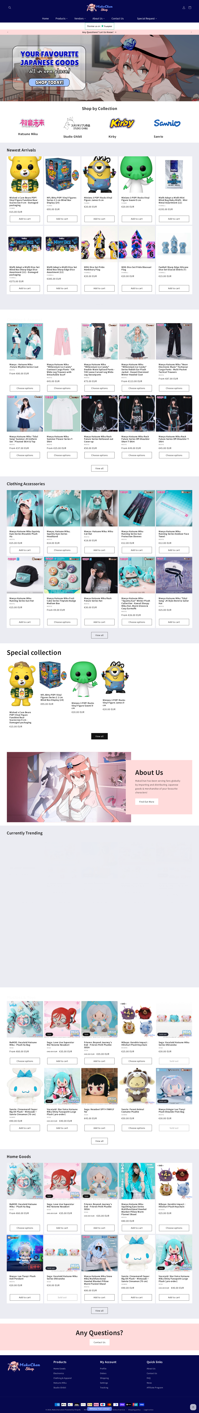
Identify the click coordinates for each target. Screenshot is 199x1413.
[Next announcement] (191, 32)
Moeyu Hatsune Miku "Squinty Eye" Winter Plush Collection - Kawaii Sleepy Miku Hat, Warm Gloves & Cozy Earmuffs (135, 603)
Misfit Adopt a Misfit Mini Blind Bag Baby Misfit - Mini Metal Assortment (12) (173, 200)
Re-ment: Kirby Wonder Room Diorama (59, 884)
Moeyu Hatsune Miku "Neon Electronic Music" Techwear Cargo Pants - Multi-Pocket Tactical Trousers (173, 368)
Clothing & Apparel (62, 1377)
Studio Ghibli (59, 1387)
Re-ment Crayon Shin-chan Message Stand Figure (135, 884)
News (149, 1382)
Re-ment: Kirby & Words (134, 953)
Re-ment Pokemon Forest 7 (98, 883)
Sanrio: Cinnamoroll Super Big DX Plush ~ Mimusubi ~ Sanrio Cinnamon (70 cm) (23, 1112)
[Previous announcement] (8, 32)
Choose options (25, 388)
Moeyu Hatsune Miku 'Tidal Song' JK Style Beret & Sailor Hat (174, 601)
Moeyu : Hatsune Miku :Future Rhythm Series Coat (23, 365)
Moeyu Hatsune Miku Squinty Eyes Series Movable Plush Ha (24, 534)
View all (99, 304)
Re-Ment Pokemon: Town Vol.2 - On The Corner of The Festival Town (173, 886)
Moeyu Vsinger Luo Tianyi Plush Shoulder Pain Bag (172, 1110)
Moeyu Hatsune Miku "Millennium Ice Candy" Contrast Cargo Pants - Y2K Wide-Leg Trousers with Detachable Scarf (61, 369)
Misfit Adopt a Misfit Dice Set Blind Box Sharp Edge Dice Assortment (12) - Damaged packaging (24, 271)
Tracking (104, 1387)
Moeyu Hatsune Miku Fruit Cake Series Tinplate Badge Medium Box (61, 601)
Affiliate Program (155, 1387)
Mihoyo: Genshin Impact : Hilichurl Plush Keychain (134, 1043)
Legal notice (148, 1410)
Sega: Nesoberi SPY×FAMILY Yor (99, 1110)
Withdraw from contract (99, 1409)
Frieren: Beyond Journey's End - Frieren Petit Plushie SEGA (98, 1045)
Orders (103, 1373)
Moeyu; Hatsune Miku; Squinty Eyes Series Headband (58, 534)
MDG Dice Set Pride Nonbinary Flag (94, 268)
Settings (104, 1382)
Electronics (58, 1373)
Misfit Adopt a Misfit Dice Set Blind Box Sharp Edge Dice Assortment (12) (62, 269)
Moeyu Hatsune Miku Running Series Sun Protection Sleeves (132, 534)
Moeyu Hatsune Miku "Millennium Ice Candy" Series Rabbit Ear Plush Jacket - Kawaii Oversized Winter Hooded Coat (135, 369)
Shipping (104, 1377)
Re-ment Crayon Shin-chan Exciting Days (98, 954)
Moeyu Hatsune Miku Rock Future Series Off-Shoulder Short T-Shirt (135, 439)
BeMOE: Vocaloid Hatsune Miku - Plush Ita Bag (23, 1043)
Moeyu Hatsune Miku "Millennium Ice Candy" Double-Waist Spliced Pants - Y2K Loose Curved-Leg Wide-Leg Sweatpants (99, 369)
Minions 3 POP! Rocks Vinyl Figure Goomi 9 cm (135, 198)
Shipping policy (134, 1410)
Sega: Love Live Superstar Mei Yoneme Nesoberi (60, 1043)
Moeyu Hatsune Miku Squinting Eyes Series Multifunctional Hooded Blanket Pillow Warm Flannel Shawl (134, 1209)
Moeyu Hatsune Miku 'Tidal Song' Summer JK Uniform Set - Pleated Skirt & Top (23, 439)
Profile (103, 1368)
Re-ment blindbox (22, 867)
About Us (151, 1368)
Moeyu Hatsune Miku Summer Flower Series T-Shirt (60, 439)
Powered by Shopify (73, 1410)
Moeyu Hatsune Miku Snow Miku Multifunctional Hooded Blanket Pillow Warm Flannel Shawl (98, 1280)
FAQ (149, 1377)
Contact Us (99, 1342)
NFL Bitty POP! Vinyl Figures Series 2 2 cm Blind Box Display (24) (61, 200)
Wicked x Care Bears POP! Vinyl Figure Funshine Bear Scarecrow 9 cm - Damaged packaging (23, 201)
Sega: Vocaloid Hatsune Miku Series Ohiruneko (174, 1043)
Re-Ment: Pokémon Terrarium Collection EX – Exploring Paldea (60, 955)
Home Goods (59, 1368)
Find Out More (146, 801)
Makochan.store (58, 1410)
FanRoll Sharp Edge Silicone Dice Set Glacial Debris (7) (173, 268)
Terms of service (118, 1410)
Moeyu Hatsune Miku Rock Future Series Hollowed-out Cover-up (98, 439)
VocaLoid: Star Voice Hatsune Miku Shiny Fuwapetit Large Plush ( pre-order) (62, 1112)
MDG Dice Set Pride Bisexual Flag (136, 268)
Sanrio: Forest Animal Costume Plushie (132, 1110)
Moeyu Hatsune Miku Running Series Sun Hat (21, 599)
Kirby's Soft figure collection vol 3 (174, 954)
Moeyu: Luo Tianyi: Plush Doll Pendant (22, 1277)
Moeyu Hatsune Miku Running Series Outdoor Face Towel (174, 534)
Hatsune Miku (60, 1382)
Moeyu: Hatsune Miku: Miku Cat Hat (98, 532)
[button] (10, 8)
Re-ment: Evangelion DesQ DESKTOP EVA (23, 954)
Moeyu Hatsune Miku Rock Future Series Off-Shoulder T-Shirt (174, 439)
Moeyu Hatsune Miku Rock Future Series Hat (98, 599)
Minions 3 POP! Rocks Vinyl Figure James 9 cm (98, 198)
